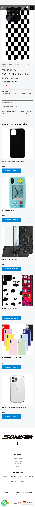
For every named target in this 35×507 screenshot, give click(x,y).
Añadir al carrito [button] (11, 170)
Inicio (3, 64)
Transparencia (17, 461)
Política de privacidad (17, 458)
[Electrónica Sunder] (6, 8)
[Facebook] (17, 443)
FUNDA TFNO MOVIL (20, 64)
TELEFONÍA (9, 64)
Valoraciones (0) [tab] (7, 102)
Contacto (17, 466)
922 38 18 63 (20, 481)
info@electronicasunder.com (22, 479)
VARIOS (29, 93)
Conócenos (17, 463)
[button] (4, 503)
